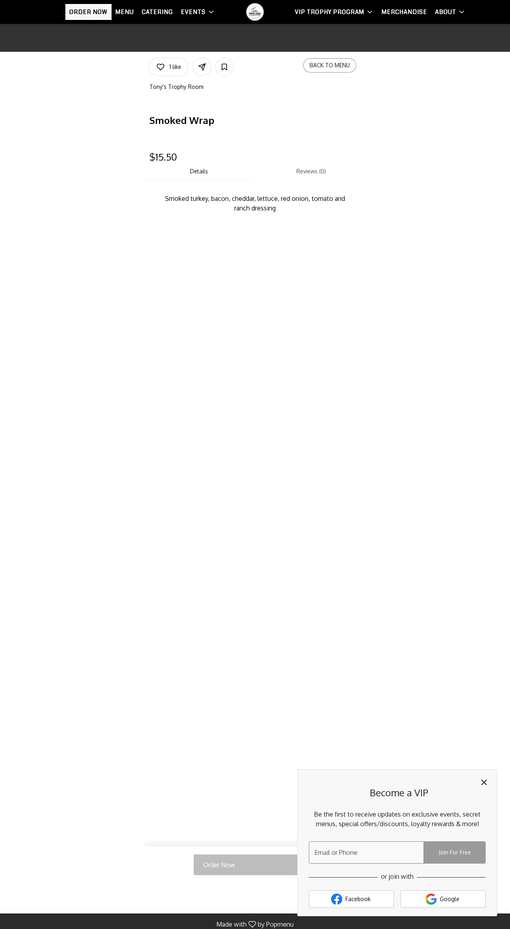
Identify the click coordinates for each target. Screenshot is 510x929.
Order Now (88, 12)
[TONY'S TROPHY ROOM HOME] (255, 12)
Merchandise (404, 12)
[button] (198, 12)
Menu (125, 12)
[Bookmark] (224, 67)
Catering (157, 12)
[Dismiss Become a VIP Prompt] (484, 782)
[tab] (199, 171)
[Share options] (202, 67)
